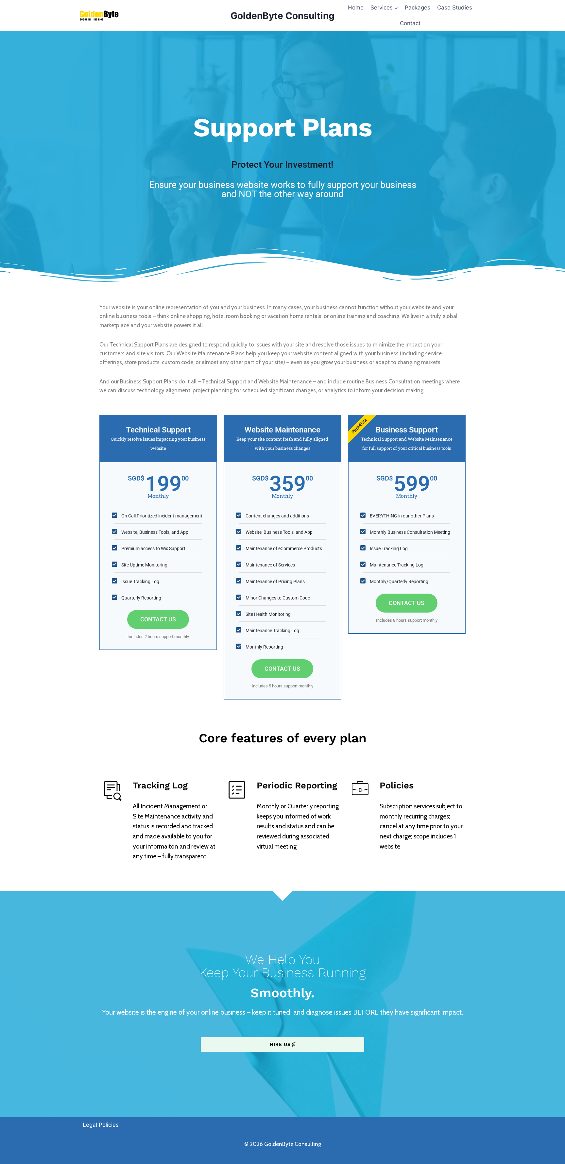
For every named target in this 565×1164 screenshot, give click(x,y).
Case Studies (454, 7)
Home (356, 7)
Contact (410, 23)
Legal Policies (101, 1125)
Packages (417, 7)
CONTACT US (158, 619)
